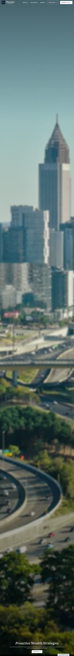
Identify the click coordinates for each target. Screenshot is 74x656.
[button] (25, 2)
